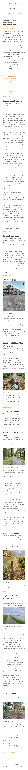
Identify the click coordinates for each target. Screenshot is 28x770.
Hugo (24, 766)
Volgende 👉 (11, 28)
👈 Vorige (5, 28)
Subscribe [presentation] (6, 12)
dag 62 (11, 91)
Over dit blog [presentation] (20, 12)
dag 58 (11, 82)
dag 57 (11, 80)
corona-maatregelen (11, 76)
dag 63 (11, 93)
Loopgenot (14, 4)
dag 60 (11, 87)
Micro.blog (15, 768)
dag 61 (11, 89)
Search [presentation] (15, 13)
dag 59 (11, 84)
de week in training (11, 78)
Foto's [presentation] (13, 12)
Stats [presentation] (19, 13)
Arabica (4, 766)
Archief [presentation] (9, 13)
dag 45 (13, 502)
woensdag (5, 698)
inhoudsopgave (7, 96)
